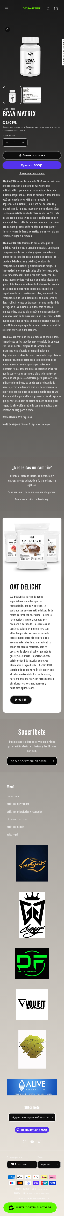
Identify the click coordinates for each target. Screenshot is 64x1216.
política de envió (15, 827)
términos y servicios (17, 819)
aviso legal (12, 834)
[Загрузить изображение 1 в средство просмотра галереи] (12, 95)
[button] (7, 8)
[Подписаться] (53, 761)
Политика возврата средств (36, 1193)
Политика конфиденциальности (33, 1198)
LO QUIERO (21, 699)
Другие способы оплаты (32, 173)
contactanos (13, 796)
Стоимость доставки (35, 127)
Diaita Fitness (28, 1189)
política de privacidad (18, 804)
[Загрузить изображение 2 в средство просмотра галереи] (32, 95)
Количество (9, 135)
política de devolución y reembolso (24, 811)
